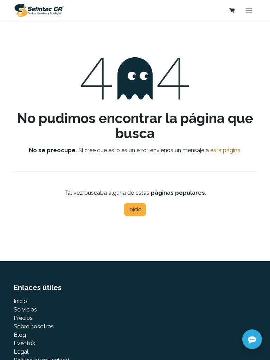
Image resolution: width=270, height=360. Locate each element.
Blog (20, 335)
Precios (23, 318)
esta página (225, 150)
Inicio (135, 209)
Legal (21, 351)
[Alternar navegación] (249, 10)
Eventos (24, 343)
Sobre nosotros (34, 326)
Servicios (25, 309)
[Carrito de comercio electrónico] (232, 10)
